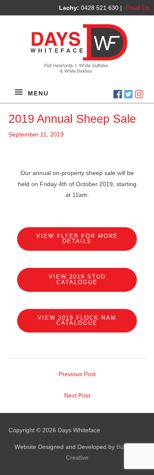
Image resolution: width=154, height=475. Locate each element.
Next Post (77, 395)
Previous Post (77, 374)
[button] (77, 239)
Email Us (137, 7)
